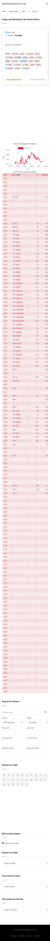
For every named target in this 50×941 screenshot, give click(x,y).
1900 (5, 617)
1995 (5, 261)
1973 (5, 343)
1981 (5, 313)
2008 (5, 212)
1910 (5, 579)
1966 (5, 370)
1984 (5, 302)
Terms (29, 936)
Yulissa (26, 68)
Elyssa (10, 68)
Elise (16, 61)
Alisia (22, 54)
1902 (5, 609)
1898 (5, 624)
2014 (5, 190)
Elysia (39, 65)
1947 (5, 441)
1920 (5, 542)
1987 (5, 291)
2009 (5, 208)
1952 (5, 422)
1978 (5, 325)
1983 (5, 306)
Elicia (31, 57)
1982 (5, 310)
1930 (5, 504)
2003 (5, 231)
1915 (5, 561)
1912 (5, 572)
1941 (5, 463)
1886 (5, 669)
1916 (5, 557)
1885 (5, 673)
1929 (5, 508)
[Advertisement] (25, 113)
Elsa (26, 65)
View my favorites (11, 843)
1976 (5, 332)
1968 (5, 362)
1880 (5, 692)
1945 (5, 448)
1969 (5, 358)
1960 (5, 392)
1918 (5, 549)
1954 (5, 414)
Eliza (10, 65)
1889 (5, 658)
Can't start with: (7, 738)
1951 (5, 426)
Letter (24, 11)
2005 (5, 223)
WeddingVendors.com (14, 4)
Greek (10, 35)
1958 (5, 399)
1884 (5, 677)
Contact (37, 936)
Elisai (8, 61)
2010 (5, 205)
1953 (5, 418)
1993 (5, 268)
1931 (5, 501)
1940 (5, 467)
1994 (5, 265)
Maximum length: (33, 748)
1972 (5, 347)
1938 (5, 474)
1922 (5, 534)
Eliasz (25, 57)
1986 (5, 295)
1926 (5, 519)
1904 (5, 602)
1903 (5, 605)
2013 (5, 194)
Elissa (8, 32)
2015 (5, 186)
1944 (5, 452)
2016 (5, 182)
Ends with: (30, 728)
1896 (5, 632)
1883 (5, 680)
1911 (5, 576)
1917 (5, 553)
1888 (5, 662)
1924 (5, 527)
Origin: (29, 718)
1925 (5, 523)
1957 (5, 403)
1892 (5, 647)
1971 (5, 351)
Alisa (16, 54)
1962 (5, 385)
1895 (5, 635)
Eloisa (18, 65)
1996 (5, 257)
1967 (5, 366)
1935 (5, 486)
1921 (5, 538)
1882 (5, 684)
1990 (5, 280)
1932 (5, 497)
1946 (5, 444)
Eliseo (24, 61)
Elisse (37, 61)
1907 (5, 591)
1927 (5, 516)
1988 (5, 287)
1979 (5, 321)
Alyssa (10, 57)
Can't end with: (32, 738)
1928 (5, 512)
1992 (5, 272)
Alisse (37, 54)
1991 (5, 276)
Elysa (32, 65)
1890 (5, 654)
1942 (5, 459)
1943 (5, 456)
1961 (5, 388)
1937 (5, 478)
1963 (5, 381)
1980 (5, 317)
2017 (5, 179)
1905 (5, 598)
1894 (5, 639)
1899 (5, 620)
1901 (5, 613)
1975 (5, 336)
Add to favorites (38, 80)
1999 (5, 246)
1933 (5, 493)
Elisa (40, 57)
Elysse (17, 68)
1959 (5, 396)
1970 (5, 355)
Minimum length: (7, 748)
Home (4, 11)
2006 (5, 220)
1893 (5, 643)
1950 (5, 429)
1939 (5, 471)
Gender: (5, 718)
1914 (5, 564)
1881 (5, 688)
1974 (5, 340)
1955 (5, 411)
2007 (5, 216)
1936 (5, 482)
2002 (5, 235)
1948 (5, 437)
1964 (5, 377)
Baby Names (14, 11)
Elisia (31, 61)
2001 (5, 238)
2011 (5, 201)
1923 (5, 531)
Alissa (31, 54)
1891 (5, 650)
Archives (14, 936)
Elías (19, 57)
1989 (5, 283)
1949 (5, 433)
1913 (5, 568)
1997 (5, 253)
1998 (5, 250)
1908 (5, 587)
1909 (5, 583)
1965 (5, 373)
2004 (5, 227)
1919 (5, 546)
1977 (5, 328)
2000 (5, 242)
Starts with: (5, 728)
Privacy (21, 936)
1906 (5, 594)
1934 (5, 489)
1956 (5, 407)
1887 (5, 665)
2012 (5, 197)
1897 (5, 628)
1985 (5, 298)
